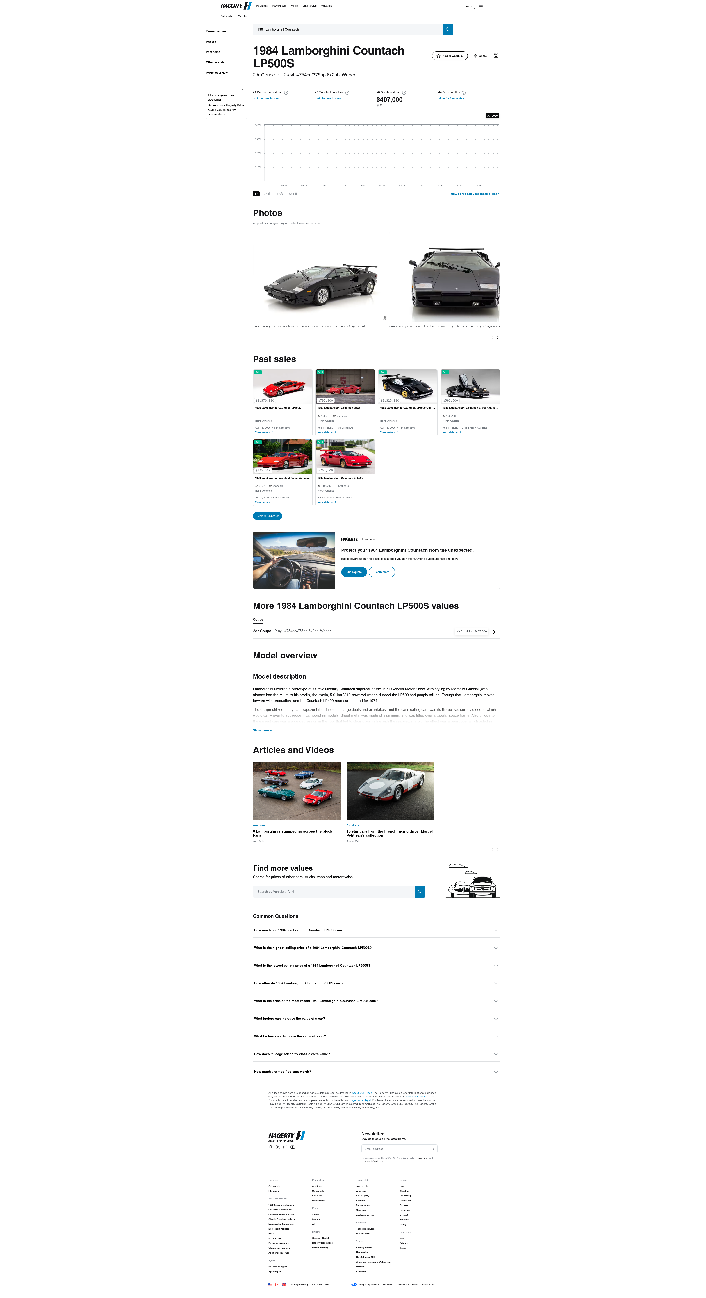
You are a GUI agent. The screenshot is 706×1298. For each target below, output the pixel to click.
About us (404, 1191)
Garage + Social (320, 1238)
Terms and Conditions (372, 1161)
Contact (404, 1215)
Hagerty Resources (322, 1243)
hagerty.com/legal (360, 1100)
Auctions (317, 1186)
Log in (469, 6)
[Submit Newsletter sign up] (433, 1149)
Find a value (227, 16)
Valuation (361, 1191)
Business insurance (278, 1243)
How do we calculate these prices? (475, 193)
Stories (316, 1219)
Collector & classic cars (281, 1209)
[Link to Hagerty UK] (284, 1284)
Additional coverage (278, 1252)
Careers (404, 1205)
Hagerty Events (364, 1247)
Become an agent (277, 1266)
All (313, 1224)
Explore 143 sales (267, 515)
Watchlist (242, 16)
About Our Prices (362, 1092)
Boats (271, 1233)
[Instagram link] (285, 1147)
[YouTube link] (292, 1147)
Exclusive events (365, 1215)
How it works (319, 1200)
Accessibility (388, 1284)
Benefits (360, 1200)
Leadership (405, 1195)
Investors (405, 1219)
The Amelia (362, 1252)
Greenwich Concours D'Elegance (373, 1262)
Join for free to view (266, 98)
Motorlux (360, 1266)
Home (403, 1186)
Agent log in (274, 1271)
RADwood (361, 1271)
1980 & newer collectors (281, 1205)
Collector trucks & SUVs (281, 1214)
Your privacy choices (368, 1284)
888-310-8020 (363, 1233)
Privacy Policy (421, 1158)
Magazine (361, 1210)
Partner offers (363, 1205)
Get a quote (354, 572)
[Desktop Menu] (481, 6)
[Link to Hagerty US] (270, 1284)
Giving (403, 1224)
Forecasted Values (416, 1096)
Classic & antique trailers (281, 1219)
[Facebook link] (270, 1147)
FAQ (402, 1238)
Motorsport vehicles (278, 1229)
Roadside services (366, 1229)
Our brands (405, 1200)
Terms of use (428, 1284)
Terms (403, 1248)
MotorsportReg (320, 1247)
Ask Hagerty (362, 1195)
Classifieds (318, 1191)
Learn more (382, 572)
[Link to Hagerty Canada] (277, 1284)
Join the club (362, 1186)
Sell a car (317, 1195)
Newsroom (405, 1210)
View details (262, 431)
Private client (275, 1238)
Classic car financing (279, 1248)
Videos (315, 1214)
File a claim (274, 1191)
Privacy (404, 1243)
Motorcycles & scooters (281, 1224)
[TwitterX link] (278, 1147)
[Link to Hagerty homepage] (286, 1136)
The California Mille (366, 1257)
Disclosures (403, 1284)
